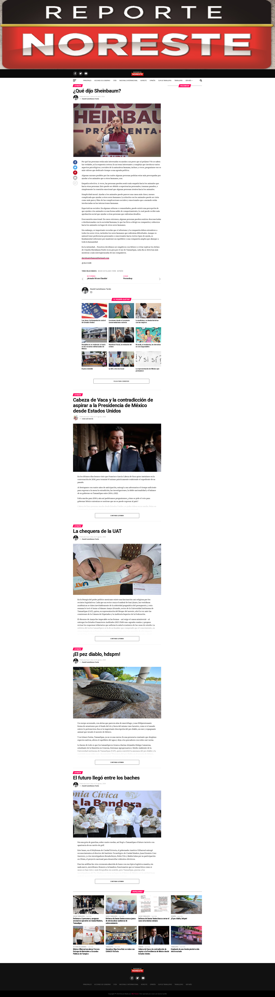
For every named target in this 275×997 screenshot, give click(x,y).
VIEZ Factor (135, 994)
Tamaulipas (178, 80)
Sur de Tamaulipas (164, 80)
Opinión (152, 80)
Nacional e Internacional (128, 80)
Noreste (144, 80)
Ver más (188, 80)
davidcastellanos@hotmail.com (95, 258)
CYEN (114, 80)
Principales (87, 80)
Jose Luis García (87, 419)
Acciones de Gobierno (102, 80)
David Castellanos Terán (90, 99)
